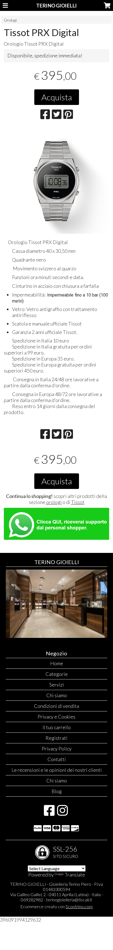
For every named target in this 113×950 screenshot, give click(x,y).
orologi (54, 502)
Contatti (56, 759)
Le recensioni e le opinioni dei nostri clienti (57, 770)
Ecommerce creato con (56, 906)
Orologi (10, 20)
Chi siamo (56, 695)
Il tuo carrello (57, 727)
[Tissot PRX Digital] (56, 181)
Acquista (56, 97)
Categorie (57, 674)
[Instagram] (62, 813)
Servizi (56, 685)
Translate (75, 875)
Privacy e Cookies (56, 717)
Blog (57, 791)
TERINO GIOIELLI (56, 5)
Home (56, 663)
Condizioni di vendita (56, 706)
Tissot (77, 502)
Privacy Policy (57, 749)
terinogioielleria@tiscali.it (69, 899)
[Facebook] (49, 813)
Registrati (56, 738)
